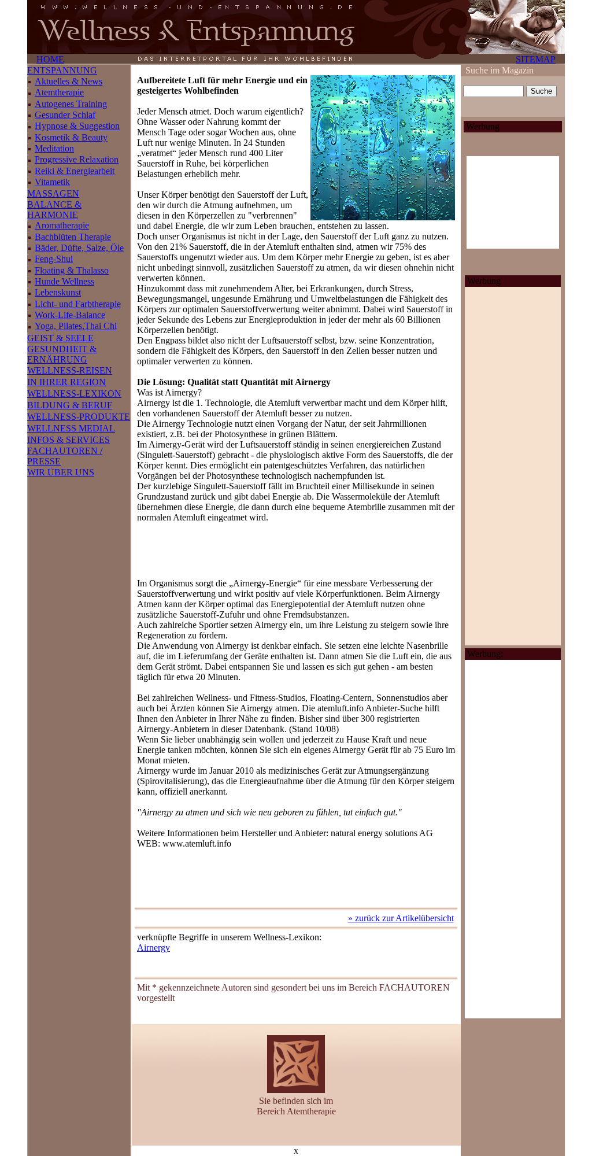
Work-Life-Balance (70, 315)
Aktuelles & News (68, 81)
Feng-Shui (54, 259)
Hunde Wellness (64, 281)
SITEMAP (536, 59)
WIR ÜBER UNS (60, 472)
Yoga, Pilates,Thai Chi (76, 326)
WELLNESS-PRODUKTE (78, 417)
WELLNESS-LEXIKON (74, 393)
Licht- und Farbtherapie (78, 304)
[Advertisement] (296, 550)
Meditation (54, 148)
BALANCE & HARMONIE (54, 210)
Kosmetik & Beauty (71, 137)
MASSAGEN (53, 193)
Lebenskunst (58, 292)
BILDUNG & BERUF (69, 405)
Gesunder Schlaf (65, 115)
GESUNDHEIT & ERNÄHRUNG (62, 354)
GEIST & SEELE (60, 338)
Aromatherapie (62, 225)
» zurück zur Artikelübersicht (401, 918)
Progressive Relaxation (77, 159)
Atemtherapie (59, 92)
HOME (50, 59)
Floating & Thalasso (72, 270)
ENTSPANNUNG (62, 70)
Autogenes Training (71, 104)
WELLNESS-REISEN (69, 370)
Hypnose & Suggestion (77, 126)
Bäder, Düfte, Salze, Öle (79, 248)
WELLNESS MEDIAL (71, 428)
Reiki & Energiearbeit (74, 171)
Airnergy (153, 947)
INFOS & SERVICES (68, 440)
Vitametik (52, 182)
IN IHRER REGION (66, 382)
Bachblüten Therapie (73, 237)
